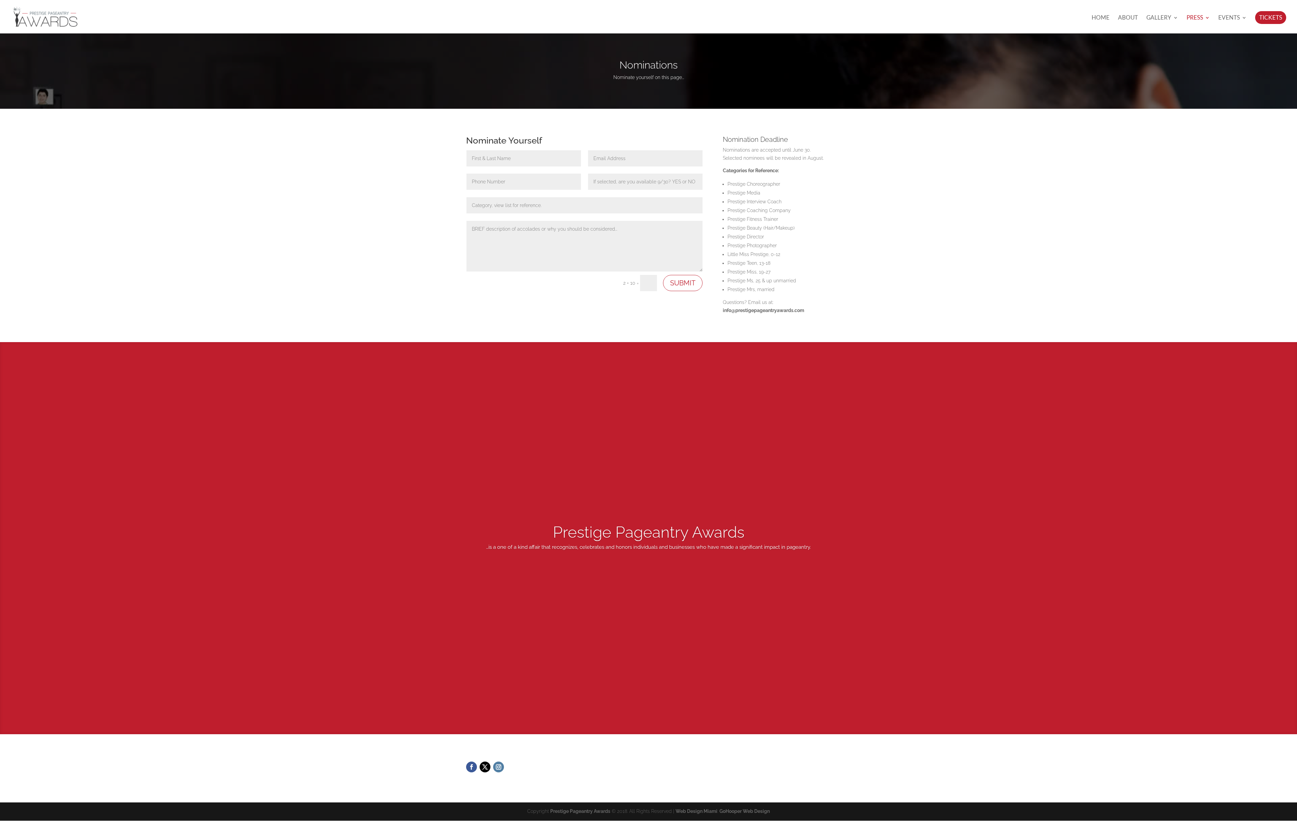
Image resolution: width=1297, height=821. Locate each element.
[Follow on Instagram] (498, 767)
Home (1101, 18)
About (1128, 18)
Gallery (1158, 18)
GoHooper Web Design (744, 811)
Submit (682, 283)
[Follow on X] (485, 767)
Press (1195, 18)
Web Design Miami (696, 811)
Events (1229, 18)
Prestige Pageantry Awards (580, 811)
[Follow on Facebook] (471, 767)
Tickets (1270, 17)
